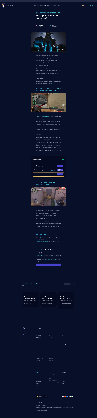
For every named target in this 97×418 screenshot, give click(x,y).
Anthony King (41, 25)
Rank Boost (51, 330)
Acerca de (38, 374)
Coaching (50, 337)
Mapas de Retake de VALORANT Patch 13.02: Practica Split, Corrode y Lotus (30, 297)
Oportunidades (38, 381)
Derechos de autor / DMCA (54, 382)
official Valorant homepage (42, 237)
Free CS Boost (38, 335)
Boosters (37, 383)
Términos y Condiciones (53, 374)
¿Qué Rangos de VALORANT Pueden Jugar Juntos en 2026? (48, 297)
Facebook (63, 381)
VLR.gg (72, 284)
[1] (45, 63)
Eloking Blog (67, 284)
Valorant (51, 83)
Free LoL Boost (64, 341)
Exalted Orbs (51, 360)
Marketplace (51, 353)
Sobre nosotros (40, 5)
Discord (63, 383)
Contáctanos (54, 5)
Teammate (51, 339)
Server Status (38, 337)
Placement (38, 333)
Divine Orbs (51, 358)
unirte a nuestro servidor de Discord (52, 259)
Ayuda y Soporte (39, 385)
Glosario (59, 5)
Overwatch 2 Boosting (66, 346)
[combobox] (42, 396)
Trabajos (48, 5)
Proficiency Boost (39, 360)
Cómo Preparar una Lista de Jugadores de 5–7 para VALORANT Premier (65, 297)
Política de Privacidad (53, 380)
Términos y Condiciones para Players (54, 377)
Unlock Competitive (39, 358)
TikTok (63, 376)
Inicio (35, 5)
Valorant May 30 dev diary (42, 241)
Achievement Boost (39, 362)
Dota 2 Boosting (52, 346)
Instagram (64, 379)
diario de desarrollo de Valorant (44, 116)
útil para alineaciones (40, 229)
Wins (49, 335)
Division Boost (64, 330)
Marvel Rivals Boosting (40, 353)
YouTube (63, 374)
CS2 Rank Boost (39, 330)
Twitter (63, 385)
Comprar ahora (60, 165)
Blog (45, 5)
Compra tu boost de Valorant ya (47, 264)
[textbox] (42, 396)
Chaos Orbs (51, 356)
